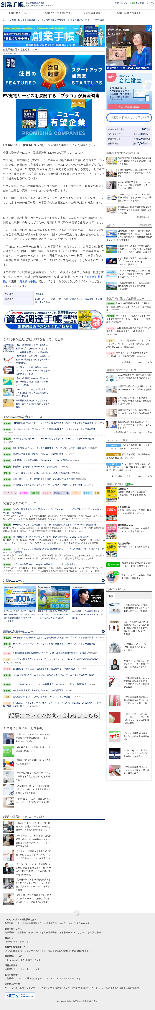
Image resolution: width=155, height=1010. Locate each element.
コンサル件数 (114, 134)
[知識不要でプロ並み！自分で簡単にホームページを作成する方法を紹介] (8, 802)
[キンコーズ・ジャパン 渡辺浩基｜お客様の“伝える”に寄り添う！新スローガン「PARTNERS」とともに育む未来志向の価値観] (8, 868)
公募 (97, 493)
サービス (51, 299)
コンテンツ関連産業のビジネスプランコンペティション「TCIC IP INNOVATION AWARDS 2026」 (128, 343)
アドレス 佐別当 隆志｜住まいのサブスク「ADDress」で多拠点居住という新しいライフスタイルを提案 (33, 898)
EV (43, 299)
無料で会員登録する (31, 923)
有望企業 (50, 20)
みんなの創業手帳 (13, 951)
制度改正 (87, 493)
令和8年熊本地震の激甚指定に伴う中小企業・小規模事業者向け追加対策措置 (49, 653)
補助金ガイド (34, 932)
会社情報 (9, 969)
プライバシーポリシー (41, 987)
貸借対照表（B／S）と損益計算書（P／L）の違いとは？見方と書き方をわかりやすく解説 (33, 789)
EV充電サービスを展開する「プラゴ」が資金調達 (80, 20)
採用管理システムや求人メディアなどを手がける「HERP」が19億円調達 (47, 485)
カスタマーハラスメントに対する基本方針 (103, 987)
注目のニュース (13, 580)
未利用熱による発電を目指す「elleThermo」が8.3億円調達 (41, 460)
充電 (66, 299)
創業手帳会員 (114, 139)
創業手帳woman (67, 932)
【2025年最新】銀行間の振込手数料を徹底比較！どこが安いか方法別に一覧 (136, 700)
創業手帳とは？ (12, 923)
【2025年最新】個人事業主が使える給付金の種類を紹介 (136, 736)
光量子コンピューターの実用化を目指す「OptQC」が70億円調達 (44, 479)
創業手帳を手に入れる (54, 923)
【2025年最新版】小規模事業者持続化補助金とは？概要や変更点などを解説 (136, 608)
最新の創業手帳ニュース (19, 631)
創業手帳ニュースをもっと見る (137, 362)
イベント (76, 493)
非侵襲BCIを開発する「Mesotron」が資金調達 (35, 466)
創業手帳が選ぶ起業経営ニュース (28, 20)
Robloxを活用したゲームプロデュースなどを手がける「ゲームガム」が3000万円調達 (53, 438)
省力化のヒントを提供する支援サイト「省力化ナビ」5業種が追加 (44, 668)
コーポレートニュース (15, 941)
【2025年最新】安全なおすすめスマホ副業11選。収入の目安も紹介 (136, 770)
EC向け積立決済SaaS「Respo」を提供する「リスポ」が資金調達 (44, 564)
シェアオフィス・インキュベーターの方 (59, 978)
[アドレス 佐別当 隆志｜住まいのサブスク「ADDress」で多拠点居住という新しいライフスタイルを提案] (8, 899)
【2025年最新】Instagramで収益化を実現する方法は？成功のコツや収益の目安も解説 (136, 682)
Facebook (13, 960)
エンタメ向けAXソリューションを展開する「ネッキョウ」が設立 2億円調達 (50, 448)
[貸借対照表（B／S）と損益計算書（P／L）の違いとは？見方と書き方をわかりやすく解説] (8, 789)
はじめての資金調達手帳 (89, 932)
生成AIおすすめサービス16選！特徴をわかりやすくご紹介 (135, 647)
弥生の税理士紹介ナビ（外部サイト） (73, 951)
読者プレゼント (122, 3)
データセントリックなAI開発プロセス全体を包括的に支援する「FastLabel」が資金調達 (54, 524)
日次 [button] (111, 596)
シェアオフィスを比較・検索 (38, 951)
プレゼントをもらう (77, 923)
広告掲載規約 (132, 987)
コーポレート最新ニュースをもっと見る (133, 476)
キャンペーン (10, 493)
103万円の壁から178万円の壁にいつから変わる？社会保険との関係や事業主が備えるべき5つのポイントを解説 (136, 628)
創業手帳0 (10, 932)
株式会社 (89, 299)
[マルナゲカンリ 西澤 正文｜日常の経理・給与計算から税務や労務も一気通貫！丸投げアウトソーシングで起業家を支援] (8, 840)
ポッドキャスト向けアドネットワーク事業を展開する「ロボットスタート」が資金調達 (54, 429)
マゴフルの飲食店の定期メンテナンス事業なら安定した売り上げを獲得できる (33, 776)
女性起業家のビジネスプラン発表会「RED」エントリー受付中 (42, 696)
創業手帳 (21, 932)
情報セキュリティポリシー (67, 987)
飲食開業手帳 (50, 932)
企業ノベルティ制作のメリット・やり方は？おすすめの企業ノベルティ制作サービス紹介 (33, 738)
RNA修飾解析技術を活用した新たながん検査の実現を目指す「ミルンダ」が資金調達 (53, 423)
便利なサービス (61, 493)
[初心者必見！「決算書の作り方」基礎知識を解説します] (8, 751)
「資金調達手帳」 (27, 281)
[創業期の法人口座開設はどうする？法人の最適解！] (8, 764)
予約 (59, 299)
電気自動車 (44, 302)
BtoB (37, 299)
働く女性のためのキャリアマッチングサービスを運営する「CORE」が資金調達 (51, 537)
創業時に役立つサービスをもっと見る (134, 432)
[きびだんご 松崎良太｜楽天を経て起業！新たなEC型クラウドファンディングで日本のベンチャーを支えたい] (8, 855)
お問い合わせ (31, 978)
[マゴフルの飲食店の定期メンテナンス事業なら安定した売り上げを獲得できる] (8, 777)
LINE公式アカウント (31, 960)
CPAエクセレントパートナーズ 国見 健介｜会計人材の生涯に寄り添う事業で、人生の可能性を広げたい (33, 826)
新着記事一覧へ (144, 217)
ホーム (6, 20)
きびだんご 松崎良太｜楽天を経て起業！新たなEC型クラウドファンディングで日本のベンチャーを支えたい (33, 854)
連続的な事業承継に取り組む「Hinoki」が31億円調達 (38, 454)
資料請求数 (113, 143)
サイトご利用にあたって (16, 987)
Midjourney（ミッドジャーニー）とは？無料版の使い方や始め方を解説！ (136, 753)
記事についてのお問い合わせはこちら (54, 715)
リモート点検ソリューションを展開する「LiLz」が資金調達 (41, 473)
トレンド (47, 493)
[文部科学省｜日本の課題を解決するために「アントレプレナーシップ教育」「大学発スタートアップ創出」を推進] (8, 883)
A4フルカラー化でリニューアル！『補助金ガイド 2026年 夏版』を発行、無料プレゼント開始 (128, 467)
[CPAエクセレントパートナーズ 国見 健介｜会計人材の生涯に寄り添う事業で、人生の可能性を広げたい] (8, 827)
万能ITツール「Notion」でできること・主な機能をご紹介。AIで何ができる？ (136, 664)
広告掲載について (13, 978)
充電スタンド (76, 299)
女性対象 (24, 493)
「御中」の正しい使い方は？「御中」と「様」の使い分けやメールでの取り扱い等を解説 (136, 718)
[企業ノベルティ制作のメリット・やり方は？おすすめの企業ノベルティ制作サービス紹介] (8, 738)
